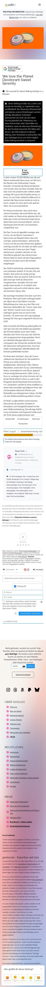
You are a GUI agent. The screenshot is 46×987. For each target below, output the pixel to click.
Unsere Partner (16, 720)
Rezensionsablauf (17, 715)
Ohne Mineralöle (22, 490)
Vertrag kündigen (23, 675)
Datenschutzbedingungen (12, 553)
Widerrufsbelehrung (18, 765)
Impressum (14, 752)
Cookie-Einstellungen (18, 769)
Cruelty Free (30, 476)
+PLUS (4, 935)
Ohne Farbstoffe (24, 488)
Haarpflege (6, 867)
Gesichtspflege (32, 864)
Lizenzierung (15, 782)
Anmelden (39, 570)
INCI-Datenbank (37, 880)
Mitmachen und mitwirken (20, 733)
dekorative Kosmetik (21, 867)
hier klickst (17, 442)
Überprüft (21, 586)
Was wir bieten (16, 711)
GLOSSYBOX (11, 482)
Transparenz (23, 424)
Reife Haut (28, 493)
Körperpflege (22, 864)
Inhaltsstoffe (10, 419)
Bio (24, 476)
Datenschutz (15, 757)
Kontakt (13, 786)
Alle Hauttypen (17, 476)
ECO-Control (24, 479)
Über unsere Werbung (18, 774)
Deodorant (15, 479)
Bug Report (22, 557)
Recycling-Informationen (19, 806)
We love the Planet (17, 496)
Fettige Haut (34, 479)
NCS (19, 485)
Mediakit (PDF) (15, 818)
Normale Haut (27, 485)
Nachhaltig (28, 482)
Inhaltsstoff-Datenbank (19, 802)
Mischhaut (20, 482)
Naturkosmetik (11, 485)
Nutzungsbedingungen (28, 551)
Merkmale (36, 419)
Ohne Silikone (19, 493)
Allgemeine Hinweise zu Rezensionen (24, 778)
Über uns (13, 707)
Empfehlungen (23, 419)
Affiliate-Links (15, 724)
